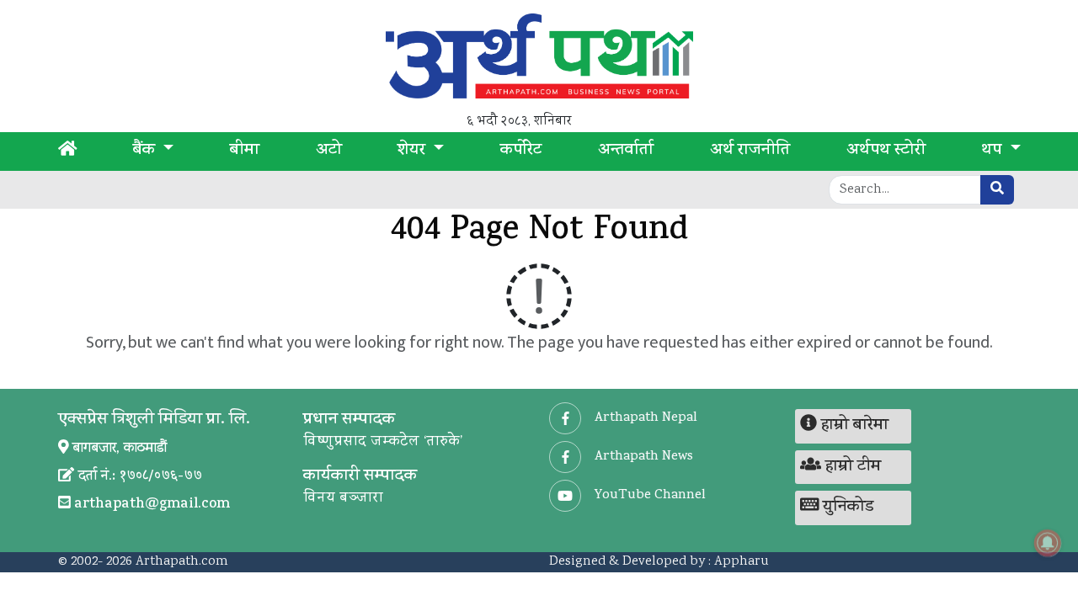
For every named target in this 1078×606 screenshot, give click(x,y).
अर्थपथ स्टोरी (886, 151)
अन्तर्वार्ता (626, 151)
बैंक (146, 151)
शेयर (414, 151)
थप (993, 151)
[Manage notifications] (1047, 542)
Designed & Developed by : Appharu (659, 561)
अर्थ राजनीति (750, 151)
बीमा (244, 151)
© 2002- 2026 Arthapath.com (143, 561)
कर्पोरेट (521, 151)
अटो (329, 151)
